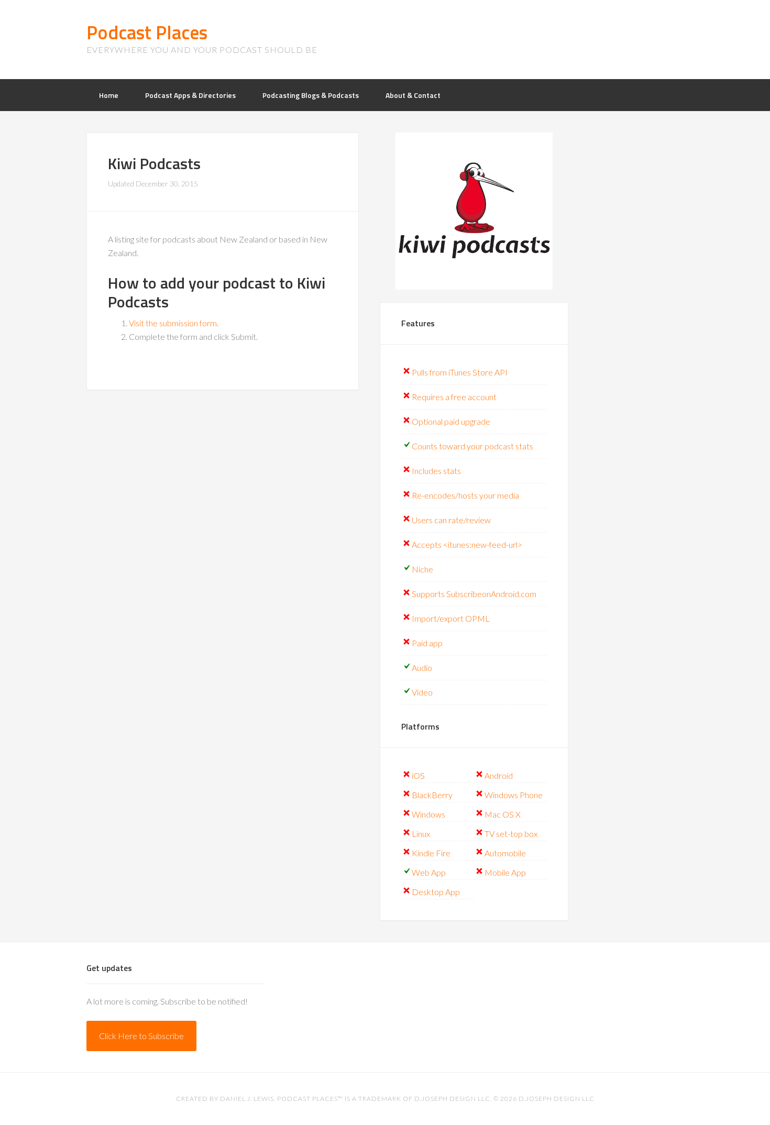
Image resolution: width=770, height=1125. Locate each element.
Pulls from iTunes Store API (460, 372)
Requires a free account (454, 397)
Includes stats (436, 471)
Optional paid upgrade (451, 421)
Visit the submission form (173, 323)
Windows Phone (514, 795)
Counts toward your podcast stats (472, 446)
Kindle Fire (431, 853)
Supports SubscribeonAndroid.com (474, 594)
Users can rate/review (451, 520)
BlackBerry (432, 795)
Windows (428, 814)
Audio (422, 667)
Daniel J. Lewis (247, 1098)
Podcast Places (146, 32)
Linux (421, 834)
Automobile (505, 853)
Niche (422, 569)
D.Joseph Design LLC (557, 1098)
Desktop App (436, 892)
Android (499, 775)
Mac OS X (503, 814)
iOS (418, 775)
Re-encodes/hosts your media (465, 495)
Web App (429, 872)
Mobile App (505, 872)
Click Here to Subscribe (141, 1036)
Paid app (427, 643)
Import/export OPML (451, 618)
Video (422, 692)
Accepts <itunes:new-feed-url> (467, 544)
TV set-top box (511, 834)
